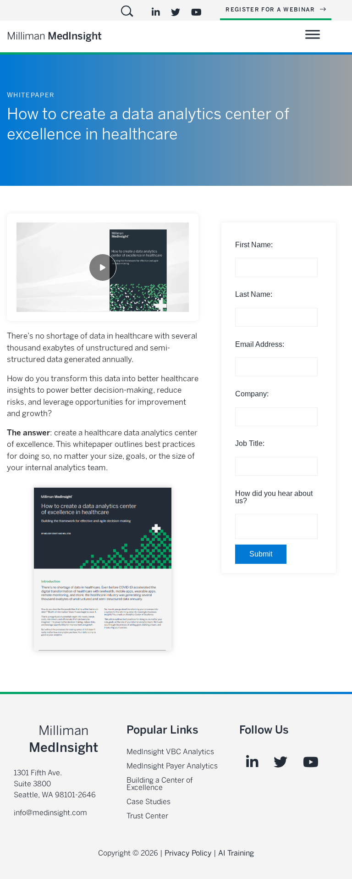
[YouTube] (196, 12)
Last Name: (253, 294)
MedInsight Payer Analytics (172, 766)
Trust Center (147, 816)
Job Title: (249, 443)
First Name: (254, 245)
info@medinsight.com (50, 812)
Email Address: (259, 344)
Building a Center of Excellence (159, 784)
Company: (252, 394)
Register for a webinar (271, 9)
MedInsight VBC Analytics (170, 751)
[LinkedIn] (156, 12)
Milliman (54, 36)
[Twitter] (175, 12)
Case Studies (148, 801)
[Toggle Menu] (312, 34)
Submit (260, 554)
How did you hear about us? (274, 497)
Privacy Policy (188, 853)
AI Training (236, 853)
